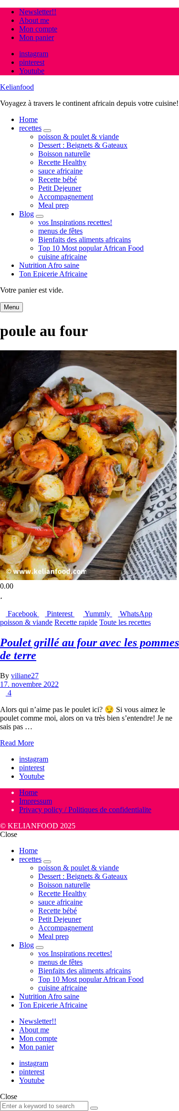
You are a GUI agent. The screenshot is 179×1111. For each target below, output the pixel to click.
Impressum (35, 801)
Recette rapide (75, 622)
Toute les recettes (125, 622)
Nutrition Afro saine (49, 265)
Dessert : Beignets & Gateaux (82, 145)
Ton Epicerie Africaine (53, 274)
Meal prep (53, 205)
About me (34, 20)
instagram (33, 54)
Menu (11, 307)
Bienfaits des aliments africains (84, 239)
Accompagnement (65, 197)
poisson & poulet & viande (78, 137)
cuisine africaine (62, 257)
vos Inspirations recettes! (75, 222)
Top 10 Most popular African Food (91, 248)
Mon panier (36, 37)
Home (28, 119)
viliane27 (25, 676)
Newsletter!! (37, 12)
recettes (30, 128)
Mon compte (38, 29)
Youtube (31, 71)
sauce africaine (60, 171)
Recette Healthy (62, 162)
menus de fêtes (60, 231)
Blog (26, 214)
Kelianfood (17, 87)
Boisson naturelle (64, 154)
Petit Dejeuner (59, 188)
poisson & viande (26, 622)
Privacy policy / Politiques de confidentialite (85, 809)
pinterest (31, 62)
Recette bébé (57, 179)
